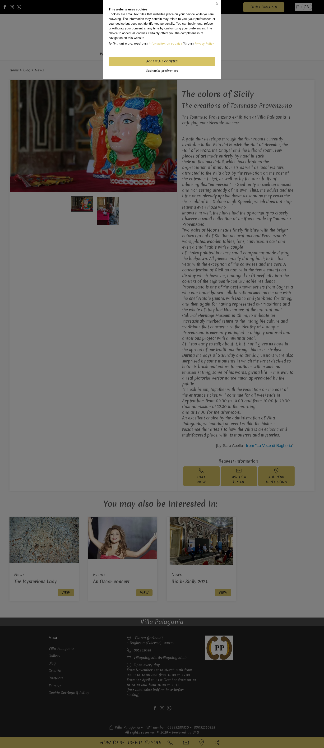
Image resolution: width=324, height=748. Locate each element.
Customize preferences (162, 71)
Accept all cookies (162, 61)
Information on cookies (165, 44)
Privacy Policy (204, 44)
